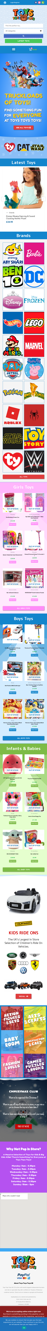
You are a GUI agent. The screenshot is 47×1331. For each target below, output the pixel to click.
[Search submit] (23, 36)
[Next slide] (43, 199)
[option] (23, 199)
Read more (13, 524)
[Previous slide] (3, 199)
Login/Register (15, 2)
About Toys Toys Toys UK (23, 1283)
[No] (44, 1324)
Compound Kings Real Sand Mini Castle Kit (20, 217)
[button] (13, 49)
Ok (24, 1328)
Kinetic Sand (13, 212)
